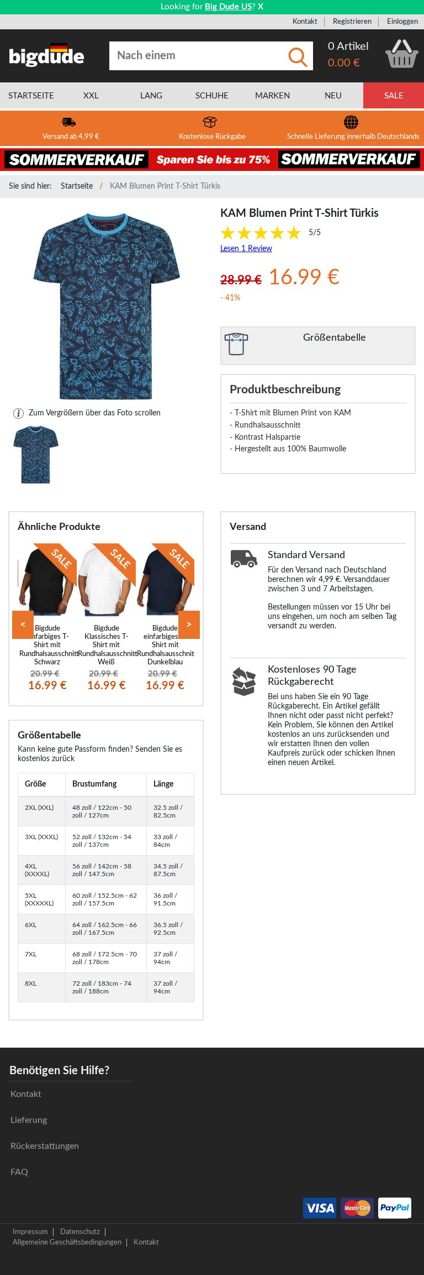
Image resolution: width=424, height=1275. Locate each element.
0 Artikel (348, 46)
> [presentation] (189, 625)
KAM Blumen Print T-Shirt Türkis (165, 186)
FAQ (19, 1172)
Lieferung (28, 1120)
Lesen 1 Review (246, 249)
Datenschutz (80, 1232)
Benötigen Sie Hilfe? (59, 1070)
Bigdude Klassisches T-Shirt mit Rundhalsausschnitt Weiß (107, 645)
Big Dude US (228, 7)
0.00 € (344, 63)
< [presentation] (23, 625)
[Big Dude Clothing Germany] (47, 55)
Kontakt (305, 21)
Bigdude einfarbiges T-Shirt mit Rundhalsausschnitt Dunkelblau (167, 645)
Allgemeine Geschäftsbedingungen (67, 1242)
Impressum (30, 1232)
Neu (333, 96)
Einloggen (402, 21)
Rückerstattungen (44, 1146)
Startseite (77, 186)
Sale (394, 96)
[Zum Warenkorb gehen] (401, 53)
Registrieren (352, 21)
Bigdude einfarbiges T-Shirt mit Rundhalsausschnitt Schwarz (49, 645)
